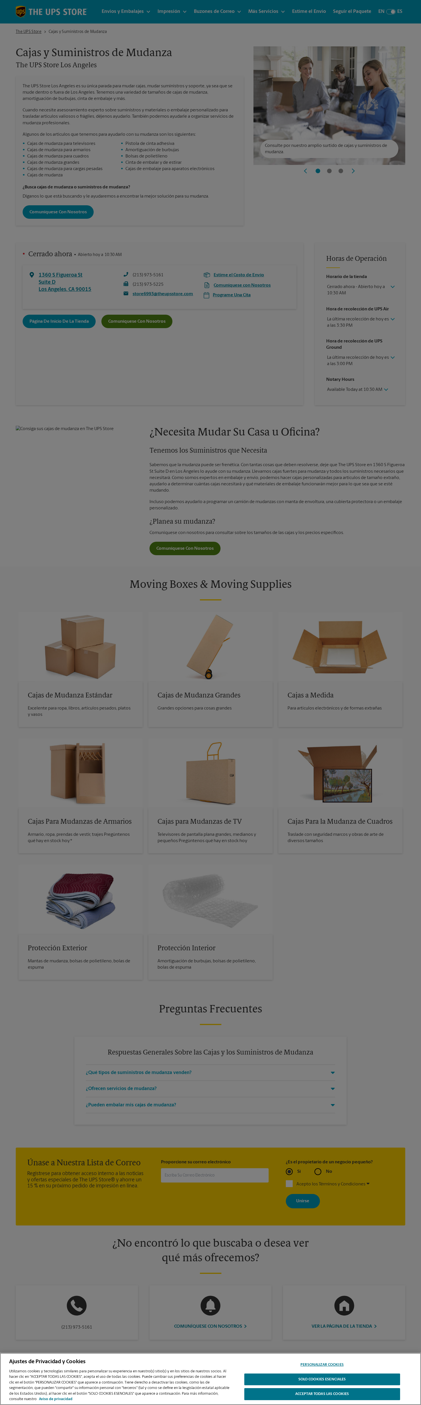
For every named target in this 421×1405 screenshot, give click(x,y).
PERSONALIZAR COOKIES (322, 1365)
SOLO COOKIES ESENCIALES (322, 1379)
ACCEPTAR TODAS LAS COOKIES (322, 1394)
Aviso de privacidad (55, 1399)
